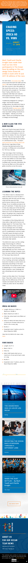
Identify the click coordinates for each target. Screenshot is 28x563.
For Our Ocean (9, 540)
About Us (7, 537)
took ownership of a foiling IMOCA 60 (13, 142)
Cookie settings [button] (20, 558)
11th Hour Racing (7, 548)
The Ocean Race (16, 80)
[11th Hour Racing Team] (7, 531)
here (3, 336)
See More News (14, 503)
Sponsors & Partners (8, 546)
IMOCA (4, 84)
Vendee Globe (17, 108)
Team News (8, 543)
